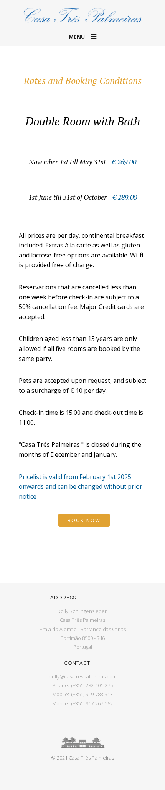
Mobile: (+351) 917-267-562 (82, 703)
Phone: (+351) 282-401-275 (83, 685)
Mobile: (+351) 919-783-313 (82, 694)
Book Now (84, 520)
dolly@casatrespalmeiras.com (83, 676)
